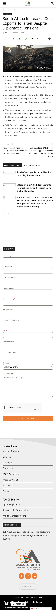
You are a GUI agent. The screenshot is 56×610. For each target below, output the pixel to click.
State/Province (9, 341)
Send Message (28, 418)
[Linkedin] (19, 38)
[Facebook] (13, 38)
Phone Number (9, 288)
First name (7, 256)
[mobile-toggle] (4, 3)
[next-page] (8, 213)
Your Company (9, 299)
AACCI (7, 33)
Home (5, 10)
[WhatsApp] (25, 38)
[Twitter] (37, 38)
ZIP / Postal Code (10, 352)
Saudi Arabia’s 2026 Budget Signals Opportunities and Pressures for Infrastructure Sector (41, 152)
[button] (52, 3)
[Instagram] (28, 576)
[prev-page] (4, 213)
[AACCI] (28, 559)
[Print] (43, 38)
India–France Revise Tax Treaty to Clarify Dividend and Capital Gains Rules (15, 151)
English (36, 608)
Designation (8, 309)
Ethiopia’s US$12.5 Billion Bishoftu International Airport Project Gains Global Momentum (34, 188)
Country (6, 363)
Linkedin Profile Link (11, 320)
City (5, 331)
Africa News (14, 10)
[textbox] (25, 366)
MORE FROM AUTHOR (33, 165)
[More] (49, 38)
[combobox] (28, 367)
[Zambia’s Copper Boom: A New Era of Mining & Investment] (9, 175)
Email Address (9, 277)
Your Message (8, 373)
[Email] (31, 38)
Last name (7, 267)
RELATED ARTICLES (12, 165)
